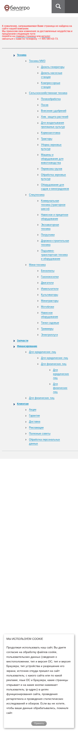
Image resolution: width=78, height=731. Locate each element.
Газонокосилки (50, 276)
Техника (21, 55)
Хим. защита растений (54, 116)
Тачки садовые (50, 322)
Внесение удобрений (53, 110)
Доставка (34, 421)
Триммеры (47, 328)
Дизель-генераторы (52, 66)
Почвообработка (51, 98)
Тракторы (46, 138)
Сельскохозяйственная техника (48, 92)
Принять (39, 723)
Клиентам (23, 403)
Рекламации (36, 427)
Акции (32, 409)
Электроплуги (49, 334)
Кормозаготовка (50, 132)
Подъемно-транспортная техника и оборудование (54, 254)
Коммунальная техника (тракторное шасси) (53, 204)
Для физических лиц (53, 363)
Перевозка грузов (51, 168)
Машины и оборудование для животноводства (52, 158)
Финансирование (27, 346)
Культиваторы (49, 294)
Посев (44, 104)
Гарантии (34, 415)
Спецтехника (36, 194)
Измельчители (49, 288)
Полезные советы (39, 433)
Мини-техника (37, 264)
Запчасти (22, 340)
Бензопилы (47, 270)
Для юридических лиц (42, 351)
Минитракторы (49, 300)
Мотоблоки (47, 306)
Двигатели (47, 282)
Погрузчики (48, 234)
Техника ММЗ (37, 60)
